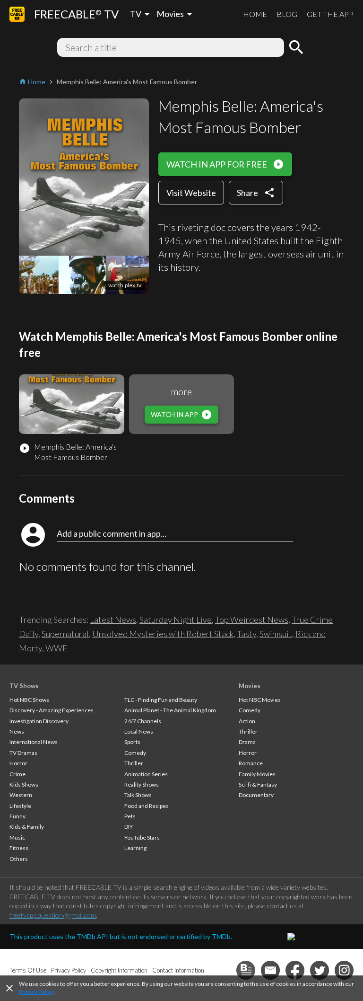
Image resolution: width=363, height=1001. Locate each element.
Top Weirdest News (251, 619)
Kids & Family (26, 826)
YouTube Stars (142, 837)
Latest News (113, 619)
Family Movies (257, 774)
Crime (17, 774)
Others (18, 858)
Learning (135, 847)
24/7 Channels (142, 721)
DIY (128, 826)
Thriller (133, 763)
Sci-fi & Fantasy (258, 784)
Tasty (246, 634)
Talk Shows (138, 794)
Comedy (135, 752)
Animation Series (146, 774)
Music (17, 837)
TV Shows (24, 686)
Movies (249, 686)
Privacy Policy (36, 991)
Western (20, 794)
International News (33, 741)
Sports (132, 741)
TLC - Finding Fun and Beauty (160, 699)
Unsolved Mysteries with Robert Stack (162, 634)
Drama (247, 741)
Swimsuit (275, 634)
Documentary (256, 794)
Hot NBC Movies (260, 699)
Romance (251, 763)
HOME (255, 13)
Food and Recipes (146, 805)
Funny (17, 816)
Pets (130, 816)
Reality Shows (141, 784)
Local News (138, 731)
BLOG (287, 13)
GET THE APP (330, 13)
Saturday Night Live (175, 619)
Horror (18, 763)
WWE (56, 648)
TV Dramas (23, 752)
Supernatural (65, 634)
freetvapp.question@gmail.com (52, 915)
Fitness (18, 847)
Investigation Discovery (39, 721)
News (16, 731)
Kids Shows (23, 784)
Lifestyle (20, 805)
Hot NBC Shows (29, 699)
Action (247, 721)
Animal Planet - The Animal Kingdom (170, 710)
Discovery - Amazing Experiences (51, 710)
